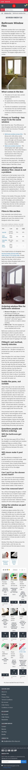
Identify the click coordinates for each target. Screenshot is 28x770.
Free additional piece (5, 660)
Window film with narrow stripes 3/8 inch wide (14, 625)
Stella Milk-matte (4, 241)
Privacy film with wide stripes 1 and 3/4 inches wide (22, 663)
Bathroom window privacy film (14, 134)
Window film (7, 13)
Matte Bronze (3, 246)
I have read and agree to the (11, 766)
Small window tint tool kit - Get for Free (22, 594)
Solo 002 (4, 232)
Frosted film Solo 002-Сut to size (5, 590)
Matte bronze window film (14, 662)
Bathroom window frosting (13, 146)
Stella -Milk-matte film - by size (23, 623)
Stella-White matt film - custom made (5, 622)
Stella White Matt (4, 236)
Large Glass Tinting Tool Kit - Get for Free (14, 590)
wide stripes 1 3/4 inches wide (11, 255)
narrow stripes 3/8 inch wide (10, 253)
